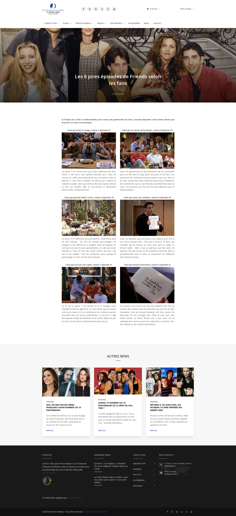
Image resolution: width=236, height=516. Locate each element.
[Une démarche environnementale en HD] (46, 481)
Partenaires (116, 23)
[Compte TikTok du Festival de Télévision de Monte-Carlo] (182, 511)
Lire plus (50, 430)
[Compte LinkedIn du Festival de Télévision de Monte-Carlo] (177, 511)
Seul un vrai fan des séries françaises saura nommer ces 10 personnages (63, 407)
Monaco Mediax (74, 497)
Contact (157, 23)
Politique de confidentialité (95, 511)
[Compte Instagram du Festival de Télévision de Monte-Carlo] (172, 511)
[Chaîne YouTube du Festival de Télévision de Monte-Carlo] (191, 511)
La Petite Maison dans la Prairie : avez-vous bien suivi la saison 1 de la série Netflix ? (111, 480)
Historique (137, 485)
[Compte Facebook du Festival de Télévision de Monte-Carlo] (167, 511)
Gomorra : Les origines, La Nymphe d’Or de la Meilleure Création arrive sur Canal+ (111, 466)
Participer (137, 469)
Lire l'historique (49, 472)
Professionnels (83, 23)
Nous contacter (170, 471)
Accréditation (139, 480)
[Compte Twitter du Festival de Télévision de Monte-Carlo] (187, 511)
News (146, 23)
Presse (100, 23)
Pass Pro (137, 474)
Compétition (50, 23)
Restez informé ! (170, 474)
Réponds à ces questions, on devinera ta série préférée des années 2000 (166, 407)
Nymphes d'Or (139, 463)
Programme (134, 23)
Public (66, 23)
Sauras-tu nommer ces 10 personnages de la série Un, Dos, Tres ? (115, 405)
